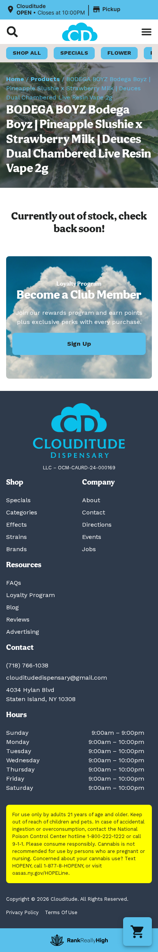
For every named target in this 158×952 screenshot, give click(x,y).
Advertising (22, 631)
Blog (12, 607)
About (91, 500)
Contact (93, 512)
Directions (97, 524)
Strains (16, 536)
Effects (16, 524)
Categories (21, 512)
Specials (18, 500)
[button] (64, 9)
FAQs (13, 582)
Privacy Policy (22, 912)
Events (91, 536)
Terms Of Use (61, 912)
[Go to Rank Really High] (79, 940)
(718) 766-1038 (27, 665)
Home (15, 79)
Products (45, 79)
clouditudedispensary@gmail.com (56, 677)
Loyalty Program (30, 595)
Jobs (89, 549)
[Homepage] (79, 430)
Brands (16, 549)
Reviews (18, 619)
